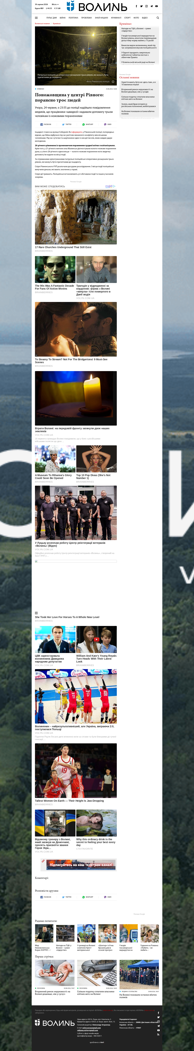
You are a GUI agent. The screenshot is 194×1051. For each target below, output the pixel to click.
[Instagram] (146, 7)
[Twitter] (141, 7)
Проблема (86, 18)
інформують (76, 132)
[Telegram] (151, 7)
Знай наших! (101, 18)
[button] (55, 5)
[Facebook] (136, 7)
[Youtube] (156, 7)
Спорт (127, 18)
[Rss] (158, 1034)
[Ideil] (97, 1042)
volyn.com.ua (108, 1010)
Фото (136, 18)
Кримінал (116, 18)
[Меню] (36, 18)
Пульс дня (51, 18)
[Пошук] (157, 17)
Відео (145, 18)
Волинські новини (42, 24)
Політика (73, 18)
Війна (63, 18)
